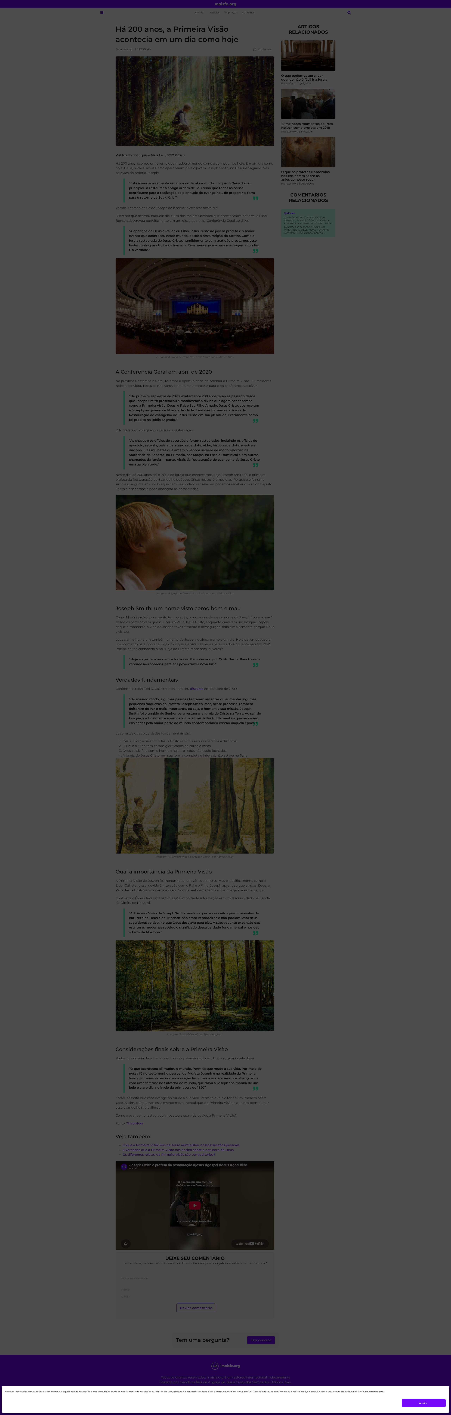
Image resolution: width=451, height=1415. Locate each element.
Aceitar (423, 1403)
